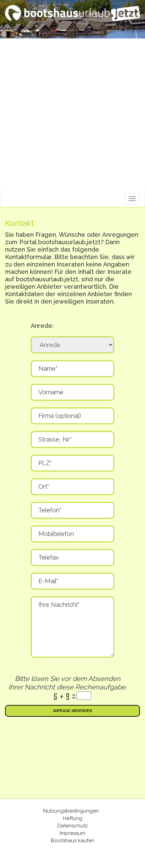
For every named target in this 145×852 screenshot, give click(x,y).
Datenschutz (72, 826)
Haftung (72, 818)
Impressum (72, 833)
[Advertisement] (72, 114)
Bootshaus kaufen (72, 841)
